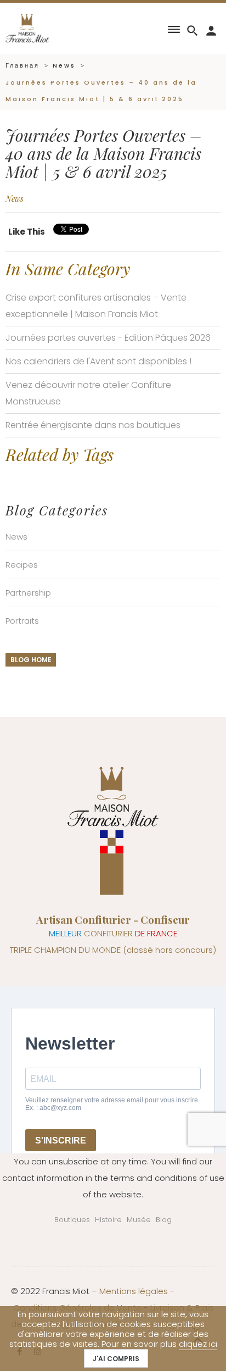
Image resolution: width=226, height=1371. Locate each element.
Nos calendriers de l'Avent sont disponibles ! (98, 361)
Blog (164, 1219)
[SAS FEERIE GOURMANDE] (27, 28)
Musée (139, 1219)
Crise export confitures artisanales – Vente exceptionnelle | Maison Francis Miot (96, 305)
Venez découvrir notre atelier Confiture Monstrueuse (88, 393)
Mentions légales (133, 1291)
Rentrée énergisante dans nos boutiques (92, 425)
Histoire (108, 1219)
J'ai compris (116, 1358)
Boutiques (72, 1219)
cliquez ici (198, 1344)
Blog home (31, 659)
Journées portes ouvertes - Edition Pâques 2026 (108, 337)
